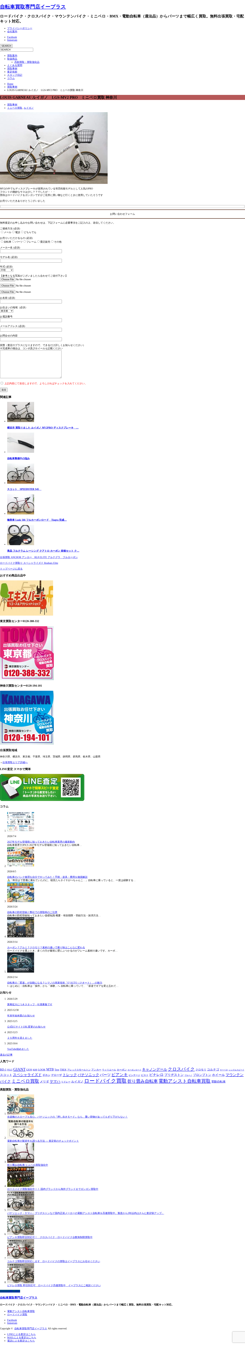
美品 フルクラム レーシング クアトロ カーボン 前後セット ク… (43, 550)
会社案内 (12, 31)
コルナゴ (213, 1069)
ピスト (145, 1075)
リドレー (65, 1082)
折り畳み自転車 (142, 1081)
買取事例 (12, 68)
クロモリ (200, 1069)
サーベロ (224, 1070)
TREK (63, 1069)
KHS (35, 1070)
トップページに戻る (11, 568)
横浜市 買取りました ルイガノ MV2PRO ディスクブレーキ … (43, 427)
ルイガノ (29, 108)
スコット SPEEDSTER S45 (24, 489)
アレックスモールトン (79, 1069)
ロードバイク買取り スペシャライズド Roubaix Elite (29, 563)
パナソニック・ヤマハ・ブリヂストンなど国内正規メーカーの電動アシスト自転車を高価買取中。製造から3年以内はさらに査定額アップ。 (85, 1213)
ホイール (218, 1075)
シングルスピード (236, 1070)
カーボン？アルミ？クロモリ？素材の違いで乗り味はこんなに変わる (46, 947)
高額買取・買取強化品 (26, 62)
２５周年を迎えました (19, 1038)
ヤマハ (55, 1081)
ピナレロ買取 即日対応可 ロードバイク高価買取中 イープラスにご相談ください (54, 1285)
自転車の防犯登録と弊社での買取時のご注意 (32, 912)
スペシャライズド (27, 1075)
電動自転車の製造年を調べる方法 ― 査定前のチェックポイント (43, 1141)
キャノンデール (154, 1069)
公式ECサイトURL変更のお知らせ (26, 1026)
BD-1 (3, 1069)
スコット (6, 1075)
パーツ (105, 1075)
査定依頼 (12, 71)
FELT (10, 1069)
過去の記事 (6, 1054)
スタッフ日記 (14, 75)
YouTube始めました (18, 1049)
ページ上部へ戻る (10, 1291)
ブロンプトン (202, 1075)
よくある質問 (14, 65)
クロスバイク (181, 1069)
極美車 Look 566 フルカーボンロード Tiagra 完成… (37, 520)
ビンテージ (134, 1075)
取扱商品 (12, 59)
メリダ (44, 1081)
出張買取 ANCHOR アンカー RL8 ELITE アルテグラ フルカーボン (39, 557)
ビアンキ (119, 1074)
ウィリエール (109, 1070)
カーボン (122, 1069)
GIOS (29, 1069)
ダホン (46, 1074)
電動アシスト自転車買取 (185, 1081)
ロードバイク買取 (105, 1081)
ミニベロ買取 (14, 108)
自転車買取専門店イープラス (33, 7)
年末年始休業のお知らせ (21, 1015)
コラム (11, 78)
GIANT (19, 1069)
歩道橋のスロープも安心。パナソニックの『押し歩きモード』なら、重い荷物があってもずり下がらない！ (67, 1116)
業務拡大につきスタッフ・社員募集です (29, 1004)
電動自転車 (218, 1081)
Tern (57, 1069)
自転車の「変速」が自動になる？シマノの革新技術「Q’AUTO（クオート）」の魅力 (54, 982)
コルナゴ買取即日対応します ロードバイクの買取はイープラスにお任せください (53, 1261)
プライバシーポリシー (19, 28)
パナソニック (88, 1075)
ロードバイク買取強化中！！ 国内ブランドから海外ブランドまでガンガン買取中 (52, 1189)
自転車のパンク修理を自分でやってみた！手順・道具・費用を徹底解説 (47, 877)
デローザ (56, 1075)
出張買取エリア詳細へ (15, 762)
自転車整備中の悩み (18, 458)
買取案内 (12, 55)
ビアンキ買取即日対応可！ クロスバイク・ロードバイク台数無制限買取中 (50, 1237)
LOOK (42, 1069)
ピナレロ (156, 1075)
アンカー (96, 1069)
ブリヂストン (174, 1075)
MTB (50, 1069)
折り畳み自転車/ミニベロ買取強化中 (27, 1165)
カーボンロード (134, 1070)
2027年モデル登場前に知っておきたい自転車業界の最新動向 (41, 841)
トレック (70, 1075)
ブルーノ (188, 1075)
